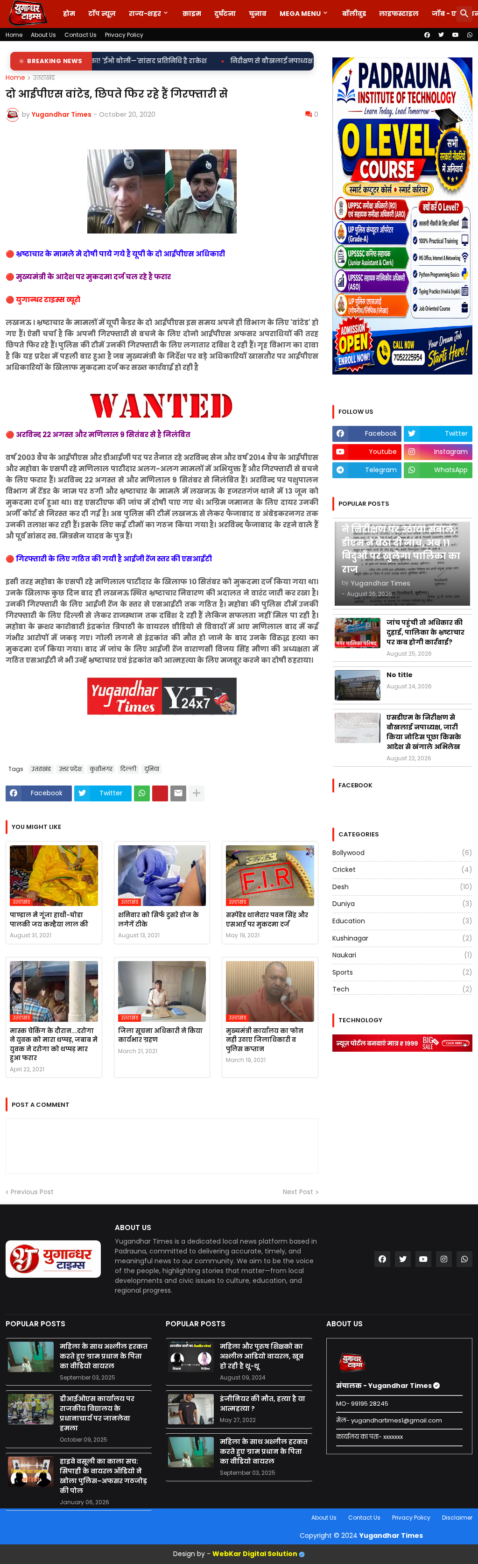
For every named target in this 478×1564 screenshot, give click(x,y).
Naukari (402, 955)
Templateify (7, 1517)
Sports (402, 972)
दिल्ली (128, 769)
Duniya (402, 903)
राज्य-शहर (145, 13)
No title (400, 674)
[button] (464, 14)
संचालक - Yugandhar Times (384, 1385)
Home (14, 35)
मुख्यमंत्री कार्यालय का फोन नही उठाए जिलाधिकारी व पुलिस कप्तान (264, 1040)
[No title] (357, 685)
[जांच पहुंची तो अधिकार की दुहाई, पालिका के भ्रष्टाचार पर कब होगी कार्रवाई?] (357, 633)
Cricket (402, 869)
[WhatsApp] (142, 793)
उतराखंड (44, 78)
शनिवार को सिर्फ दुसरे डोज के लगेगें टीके (158, 920)
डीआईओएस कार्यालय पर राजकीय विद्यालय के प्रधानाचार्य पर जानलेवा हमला (97, 1413)
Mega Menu (300, 13)
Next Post (298, 1192)
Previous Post (32, 1192)
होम (69, 13)
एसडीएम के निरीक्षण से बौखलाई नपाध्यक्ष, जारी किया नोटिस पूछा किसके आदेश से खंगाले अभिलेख (424, 732)
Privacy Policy (124, 35)
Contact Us (80, 35)
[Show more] (196, 793)
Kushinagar (402, 938)
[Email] (178, 793)
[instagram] (444, 1259)
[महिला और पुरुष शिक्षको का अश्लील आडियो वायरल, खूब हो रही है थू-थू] (191, 1357)
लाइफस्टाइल (399, 13)
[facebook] (427, 35)
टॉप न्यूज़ (102, 13)
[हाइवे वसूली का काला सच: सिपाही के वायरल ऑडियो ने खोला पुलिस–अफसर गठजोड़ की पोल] (31, 1472)
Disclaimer (457, 1518)
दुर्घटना (225, 13)
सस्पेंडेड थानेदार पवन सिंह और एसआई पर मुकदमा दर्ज (267, 920)
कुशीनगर (101, 769)
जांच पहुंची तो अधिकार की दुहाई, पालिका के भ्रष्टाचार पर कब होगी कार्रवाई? (425, 632)
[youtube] (455, 35)
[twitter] (441, 35)
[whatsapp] (469, 35)
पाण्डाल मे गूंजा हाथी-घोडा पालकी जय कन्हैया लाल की (49, 920)
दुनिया (151, 769)
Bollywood (402, 853)
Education (402, 921)
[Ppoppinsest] (160, 793)
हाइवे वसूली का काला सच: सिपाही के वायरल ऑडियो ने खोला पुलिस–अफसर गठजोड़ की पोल (103, 1476)
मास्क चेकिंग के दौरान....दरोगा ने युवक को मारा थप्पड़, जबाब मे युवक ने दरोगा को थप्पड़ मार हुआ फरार (54, 1044)
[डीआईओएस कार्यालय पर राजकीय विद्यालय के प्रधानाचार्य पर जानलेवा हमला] (31, 1409)
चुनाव (258, 13)
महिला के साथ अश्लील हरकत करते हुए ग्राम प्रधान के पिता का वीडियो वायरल (104, 1356)
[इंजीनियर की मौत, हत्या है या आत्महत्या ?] (191, 1409)
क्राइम (192, 13)
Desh (402, 887)
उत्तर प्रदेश (70, 769)
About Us (43, 35)
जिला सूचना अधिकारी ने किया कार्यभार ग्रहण (160, 1035)
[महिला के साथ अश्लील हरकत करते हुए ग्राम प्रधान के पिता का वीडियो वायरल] (31, 1357)
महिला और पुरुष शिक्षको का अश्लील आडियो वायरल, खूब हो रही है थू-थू (261, 1356)
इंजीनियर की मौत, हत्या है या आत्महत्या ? (262, 1403)
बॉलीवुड (354, 13)
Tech (402, 989)
